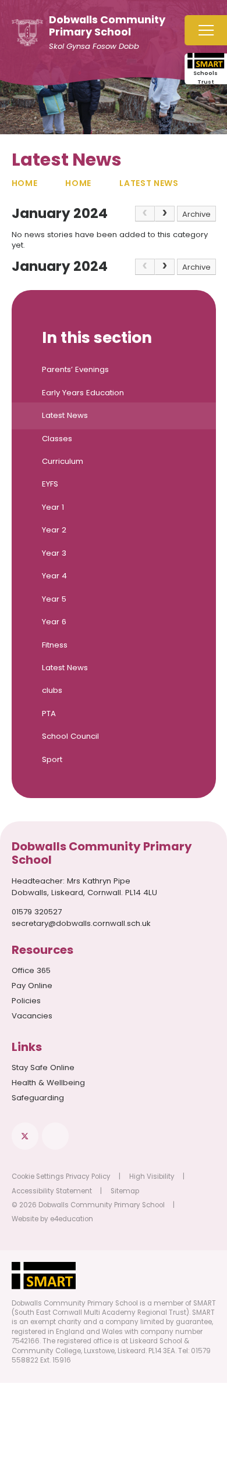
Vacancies (32, 1015)
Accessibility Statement (52, 1191)
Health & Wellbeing (48, 1082)
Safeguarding (38, 1097)
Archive (196, 214)
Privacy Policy (88, 1176)
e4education (71, 1219)
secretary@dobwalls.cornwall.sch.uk (81, 923)
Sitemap (125, 1191)
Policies (26, 1000)
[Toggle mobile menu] (206, 30)
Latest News (149, 183)
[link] (145, 214)
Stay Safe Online (43, 1067)
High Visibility (152, 1176)
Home (25, 183)
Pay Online (32, 985)
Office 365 (31, 970)
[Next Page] (165, 214)
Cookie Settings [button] (38, 1176)
